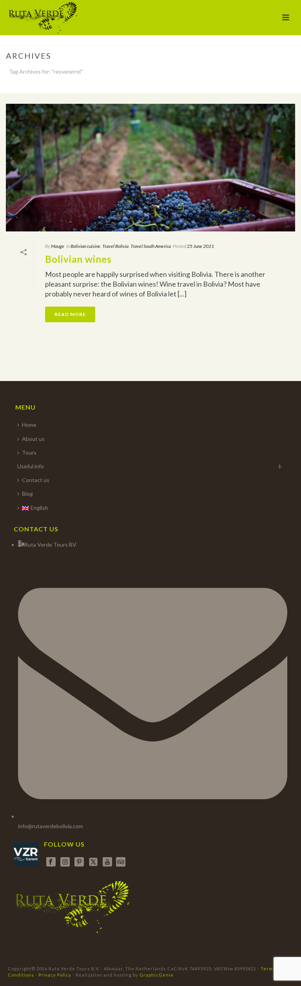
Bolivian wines (78, 259)
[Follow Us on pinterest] (79, 862)
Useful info (30, 466)
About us (33, 438)
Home (29, 424)
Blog (27, 493)
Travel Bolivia (115, 246)
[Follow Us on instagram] (65, 862)
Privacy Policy (54, 974)
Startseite (235, 86)
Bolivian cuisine (85, 246)
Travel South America (151, 246)
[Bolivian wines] (150, 167)
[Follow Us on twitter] (93, 862)
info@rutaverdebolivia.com (50, 826)
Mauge (57, 246)
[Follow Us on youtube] (107, 862)
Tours (29, 452)
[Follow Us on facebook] (51, 862)
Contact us (35, 480)
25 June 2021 (200, 246)
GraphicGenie (157, 974)
